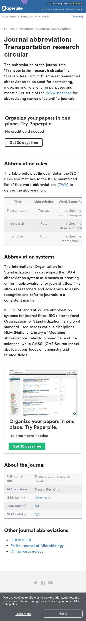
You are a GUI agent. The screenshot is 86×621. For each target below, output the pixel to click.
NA (37, 506)
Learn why (78, 16)
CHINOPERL (21, 540)
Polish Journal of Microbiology (37, 545)
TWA (63, 184)
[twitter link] (35, 583)
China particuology (27, 551)
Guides (9, 29)
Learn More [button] (23, 614)
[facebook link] (43, 583)
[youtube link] (50, 583)
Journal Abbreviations (54, 29)
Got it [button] (63, 613)
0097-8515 (42, 498)
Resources (26, 29)
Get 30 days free (24, 142)
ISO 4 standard (59, 92)
